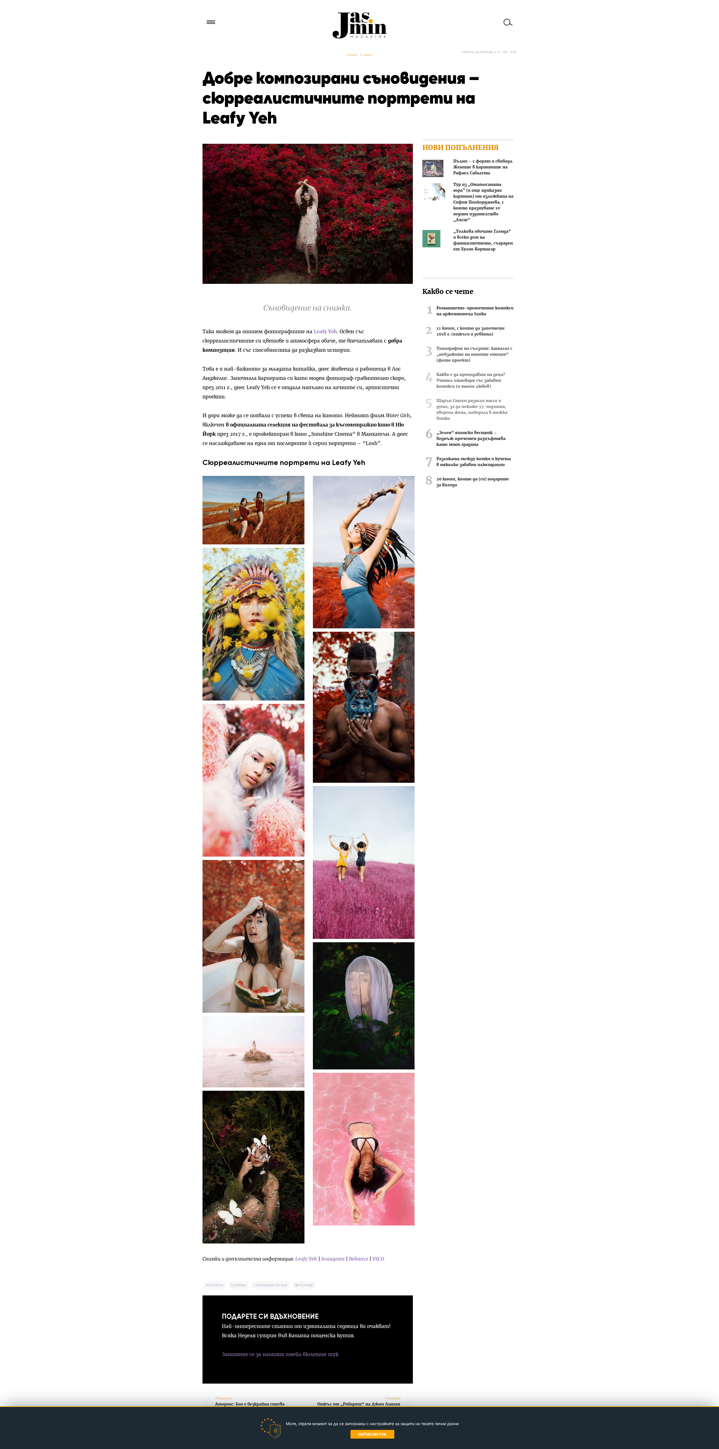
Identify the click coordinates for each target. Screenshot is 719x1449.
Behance (358, 1259)
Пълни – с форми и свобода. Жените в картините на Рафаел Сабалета (483, 167)
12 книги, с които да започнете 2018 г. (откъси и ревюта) (470, 331)
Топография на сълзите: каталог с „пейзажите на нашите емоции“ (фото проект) (474, 354)
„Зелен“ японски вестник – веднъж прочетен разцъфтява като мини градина (471, 439)
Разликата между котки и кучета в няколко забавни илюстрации (473, 462)
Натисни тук (372, 1434)
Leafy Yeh (325, 331)
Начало (352, 55)
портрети (214, 1285)
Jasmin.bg (359, 25)
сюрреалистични (270, 1285)
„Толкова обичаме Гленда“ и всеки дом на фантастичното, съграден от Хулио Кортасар (483, 240)
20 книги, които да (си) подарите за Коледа (472, 482)
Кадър (367, 55)
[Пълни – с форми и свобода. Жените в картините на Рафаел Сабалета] (432, 169)
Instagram (333, 1259)
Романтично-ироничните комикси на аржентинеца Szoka (474, 311)
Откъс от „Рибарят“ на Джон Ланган (358, 1401)
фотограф (304, 1285)
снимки (238, 1285)
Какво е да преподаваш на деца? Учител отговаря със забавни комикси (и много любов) (470, 381)
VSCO (378, 1259)
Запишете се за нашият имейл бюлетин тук (280, 1354)
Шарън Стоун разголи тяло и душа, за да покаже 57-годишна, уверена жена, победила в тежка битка (472, 410)
